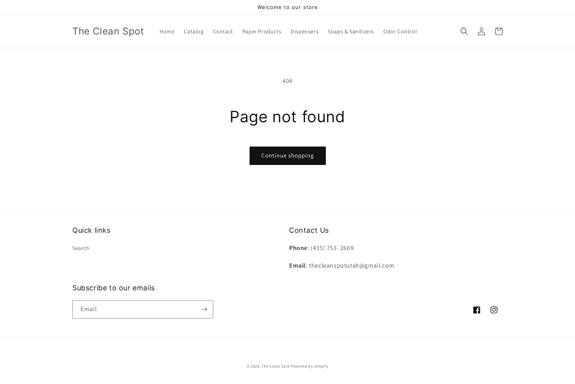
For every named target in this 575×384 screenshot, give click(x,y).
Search (81, 248)
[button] (464, 31)
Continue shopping (287, 155)
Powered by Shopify (310, 366)
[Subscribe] (204, 309)
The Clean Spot (276, 366)
